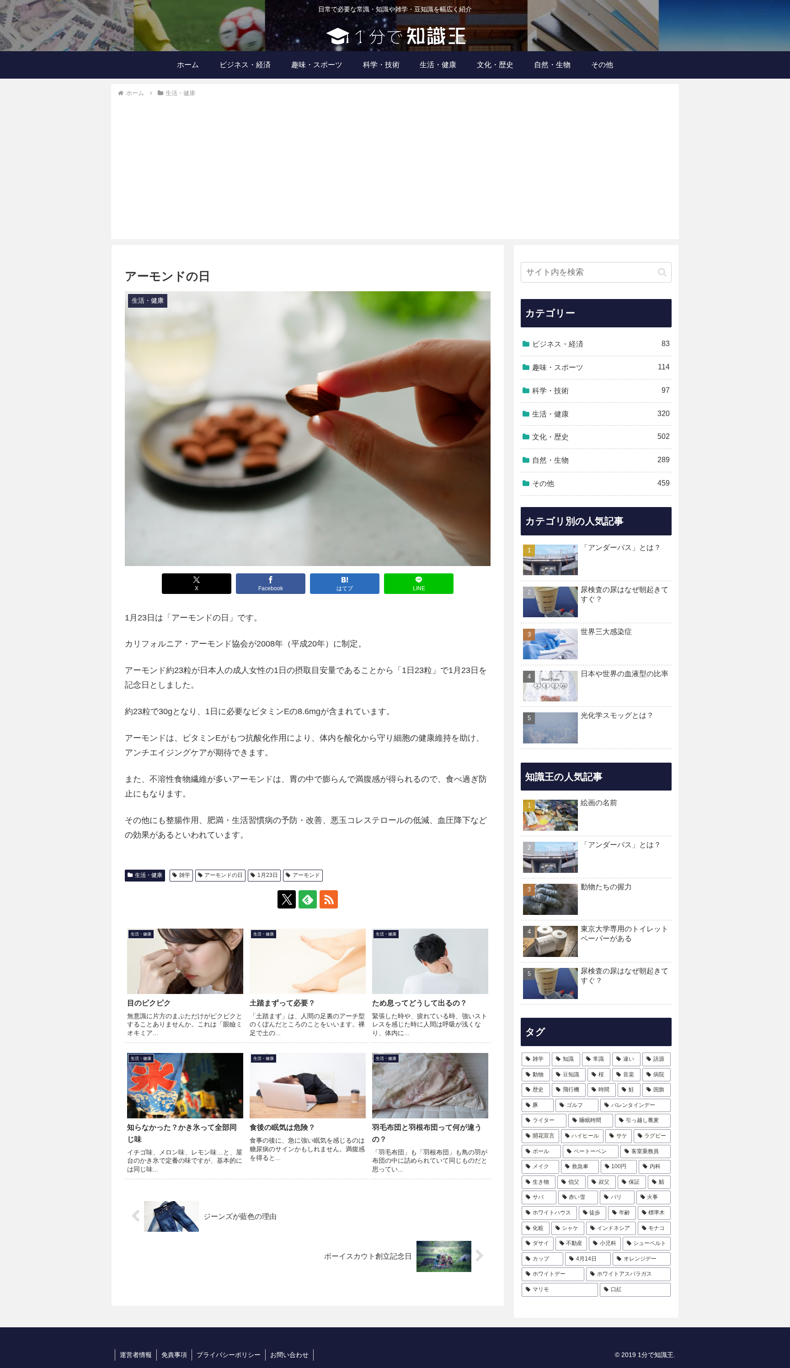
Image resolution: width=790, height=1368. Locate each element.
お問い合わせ (289, 1354)
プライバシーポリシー (229, 1354)
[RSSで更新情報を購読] (329, 899)
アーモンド (306, 875)
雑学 (184, 875)
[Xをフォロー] (287, 899)
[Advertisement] (395, 167)
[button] (662, 272)
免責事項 (174, 1354)
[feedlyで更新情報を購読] (308, 899)
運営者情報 (136, 1354)
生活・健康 (148, 875)
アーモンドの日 (223, 875)
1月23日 (267, 875)
